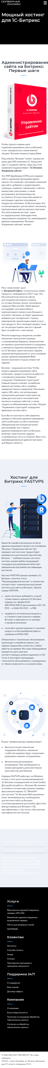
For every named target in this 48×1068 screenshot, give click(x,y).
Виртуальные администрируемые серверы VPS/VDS (23, 911)
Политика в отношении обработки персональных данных (23, 1018)
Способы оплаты (15, 950)
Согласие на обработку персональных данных (18, 1025)
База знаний (12, 987)
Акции (10, 955)
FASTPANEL (12, 929)
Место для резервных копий (20, 925)
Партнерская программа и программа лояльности (19, 964)
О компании (13, 1008)
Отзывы (11, 959)
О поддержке (13, 983)
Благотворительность (17, 1013)
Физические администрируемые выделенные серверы (22, 919)
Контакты (11, 946)
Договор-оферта (15, 992)
